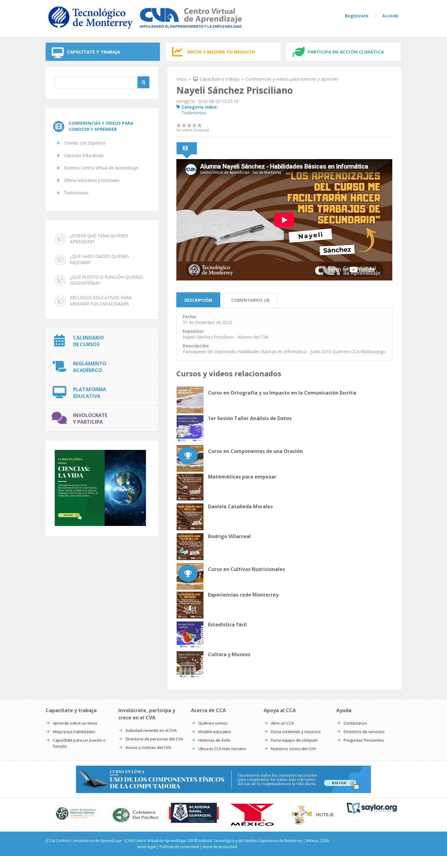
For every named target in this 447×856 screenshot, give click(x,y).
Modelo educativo (214, 731)
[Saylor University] (371, 808)
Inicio (181, 79)
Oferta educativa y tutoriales (92, 180)
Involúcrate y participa (90, 418)
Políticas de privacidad (179, 846)
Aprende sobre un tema (75, 723)
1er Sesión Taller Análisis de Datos (250, 418)
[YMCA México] (253, 815)
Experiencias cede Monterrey (243, 594)
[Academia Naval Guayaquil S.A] (194, 813)
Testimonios (76, 193)
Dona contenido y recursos (296, 731)
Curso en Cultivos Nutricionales (246, 569)
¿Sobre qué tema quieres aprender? (99, 239)
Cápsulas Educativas (84, 155)
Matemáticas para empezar (242, 476)
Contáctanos (355, 723)
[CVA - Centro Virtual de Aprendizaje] (145, 30)
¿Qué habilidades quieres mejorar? (99, 259)
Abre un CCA (282, 723)
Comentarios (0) (250, 300)
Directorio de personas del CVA (154, 739)
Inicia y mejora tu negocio (221, 52)
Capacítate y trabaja (93, 52)
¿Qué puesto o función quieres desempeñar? (106, 280)
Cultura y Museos (229, 654)
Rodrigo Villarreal (229, 536)
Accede (390, 16)
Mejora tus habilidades (74, 731)
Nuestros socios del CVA (293, 748)
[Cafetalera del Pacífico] (134, 815)
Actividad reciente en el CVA (151, 730)
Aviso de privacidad (220, 846)
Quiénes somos (212, 723)
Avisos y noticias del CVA (148, 747)
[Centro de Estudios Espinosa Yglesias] (75, 813)
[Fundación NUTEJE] (312, 815)
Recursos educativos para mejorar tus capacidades (101, 301)
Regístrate (357, 16)
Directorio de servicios (364, 731)
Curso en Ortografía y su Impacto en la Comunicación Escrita (282, 392)
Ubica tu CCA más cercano (222, 748)
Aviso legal (146, 846)
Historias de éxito (214, 740)
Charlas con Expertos (85, 143)
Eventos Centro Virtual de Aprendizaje (101, 168)
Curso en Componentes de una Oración (255, 451)
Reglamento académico (89, 367)
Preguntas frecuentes (364, 740)
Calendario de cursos (88, 341)
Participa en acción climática (346, 52)
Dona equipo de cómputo (294, 740)
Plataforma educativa (89, 392)
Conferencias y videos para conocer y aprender (101, 126)
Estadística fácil (227, 624)
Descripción (198, 300)
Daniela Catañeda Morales (240, 506)
